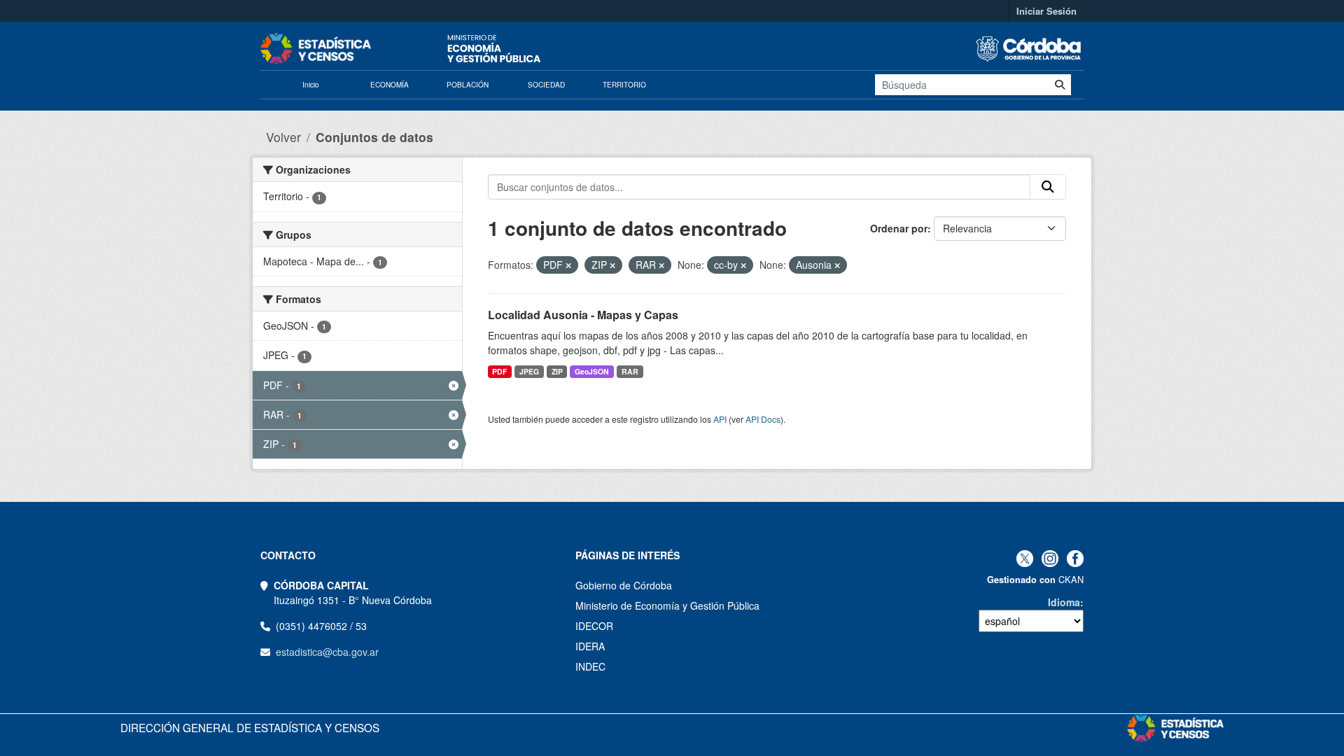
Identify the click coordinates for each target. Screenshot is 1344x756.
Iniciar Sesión (1046, 11)
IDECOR (594, 626)
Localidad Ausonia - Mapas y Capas (583, 315)
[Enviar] (1059, 84)
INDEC (590, 666)
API (720, 419)
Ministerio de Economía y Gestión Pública (667, 605)
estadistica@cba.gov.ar (327, 652)
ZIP (557, 371)
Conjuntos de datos (374, 137)
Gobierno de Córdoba (623, 585)
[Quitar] (568, 265)
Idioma (1064, 602)
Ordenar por (898, 228)
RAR (630, 371)
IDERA (590, 646)
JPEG (529, 371)
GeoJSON (592, 371)
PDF (499, 371)
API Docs (763, 419)
